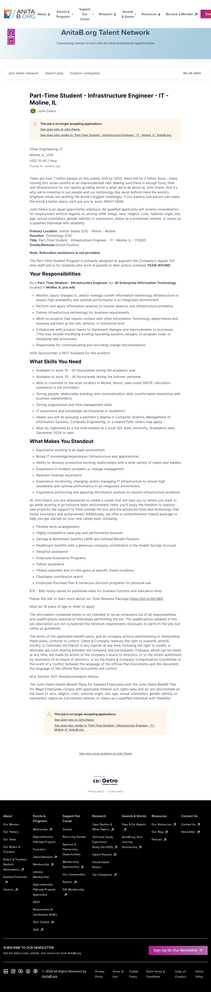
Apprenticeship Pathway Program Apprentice (44, 889)
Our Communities (74, 874)
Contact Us (188, 824)
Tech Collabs (41, 922)
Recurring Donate (74, 837)
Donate (67, 829)
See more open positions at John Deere (105, 753)
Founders (39, 849)
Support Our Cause (84, 14)
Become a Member (179, 14)
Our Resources (162, 824)
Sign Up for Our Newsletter (176, 950)
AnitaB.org (49, 976)
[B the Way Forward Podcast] (35, 971)
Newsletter (188, 832)
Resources (149, 14)
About (42, 14)
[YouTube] (20, 971)
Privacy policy (96, 791)
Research (105, 14)
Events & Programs (63, 14)
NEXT (36, 902)
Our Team (9, 839)
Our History (11, 832)
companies (85, 73)
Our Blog (157, 832)
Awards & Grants (128, 14)
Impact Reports (102, 854)
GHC (36, 930)
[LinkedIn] (11, 41)
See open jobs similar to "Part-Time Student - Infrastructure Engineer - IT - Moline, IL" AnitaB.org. (106, 135)
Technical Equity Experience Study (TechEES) (102, 842)
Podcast (157, 839)
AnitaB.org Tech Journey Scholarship (132, 842)
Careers (8, 889)
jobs (54, 73)
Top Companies (102, 875)
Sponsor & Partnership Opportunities (72, 849)
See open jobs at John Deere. (60, 129)
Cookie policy (115, 791)
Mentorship (40, 829)
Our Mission (11, 824)
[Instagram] (13, 971)
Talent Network (43, 857)
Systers (67, 882)
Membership (41, 864)
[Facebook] (11, 32)
